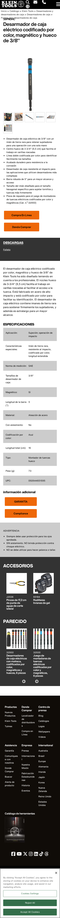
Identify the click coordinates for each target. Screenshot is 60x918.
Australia (43, 750)
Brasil (41, 756)
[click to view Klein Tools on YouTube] (19, 854)
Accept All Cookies (30, 912)
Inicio (4, 11)
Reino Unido (44, 796)
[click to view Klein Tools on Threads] (47, 854)
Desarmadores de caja (38, 14)
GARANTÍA (20, 501)
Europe (42, 761)
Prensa (25, 750)
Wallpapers (44, 731)
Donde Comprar (21, 227)
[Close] (56, 872)
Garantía (9, 750)
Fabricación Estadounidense (28, 777)
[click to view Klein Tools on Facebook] (13, 854)
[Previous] (23, 681)
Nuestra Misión (26, 766)
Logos (41, 726)
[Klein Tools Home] (12, 6)
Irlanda (42, 772)
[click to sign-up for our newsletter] (35, 2)
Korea (41, 782)
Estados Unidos (42, 803)
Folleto (6, 249)
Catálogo (14, 11)
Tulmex (8, 726)
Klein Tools (27, 11)
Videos (42, 737)
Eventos (26, 790)
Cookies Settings (30, 893)
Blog (40, 715)
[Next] (36, 681)
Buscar (8, 776)
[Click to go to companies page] (28, 6)
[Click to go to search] (28, 2)
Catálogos (43, 721)
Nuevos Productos (10, 714)
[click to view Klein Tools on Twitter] (25, 854)
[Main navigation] (57, 4)
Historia (26, 785)
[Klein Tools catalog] (20, 830)
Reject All (30, 902)
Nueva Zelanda (42, 789)
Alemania (43, 766)
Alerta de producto (9, 783)
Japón (41, 777)
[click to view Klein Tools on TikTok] (41, 854)
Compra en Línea (27, 732)
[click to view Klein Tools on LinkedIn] (36, 854)
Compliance (21, 513)
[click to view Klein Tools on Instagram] (31, 854)
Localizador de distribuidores (28, 720)
